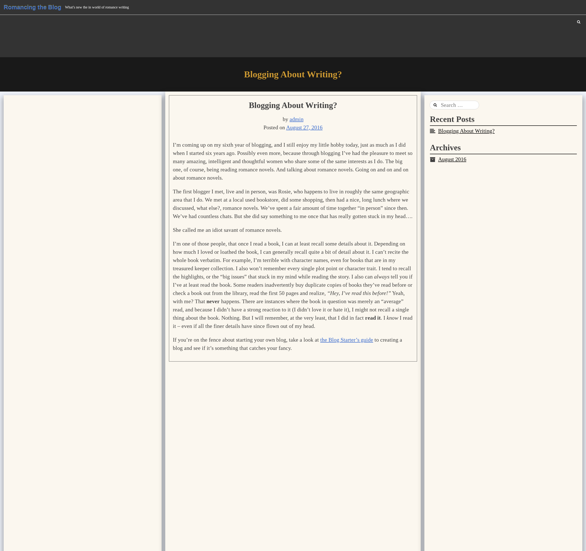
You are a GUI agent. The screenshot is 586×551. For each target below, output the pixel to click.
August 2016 (452, 159)
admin (297, 119)
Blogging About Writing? (293, 105)
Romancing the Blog (32, 7)
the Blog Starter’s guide (346, 340)
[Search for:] (454, 105)
